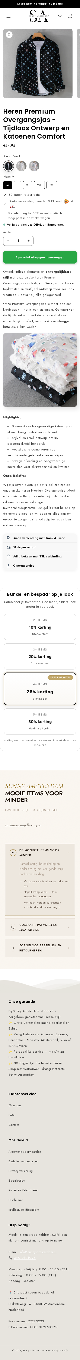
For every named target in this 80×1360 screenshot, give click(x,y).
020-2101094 (25, 1257)
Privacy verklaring (21, 1171)
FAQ (12, 1115)
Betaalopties (17, 1180)
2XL (39, 184)
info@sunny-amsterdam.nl (38, 1252)
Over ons (15, 1105)
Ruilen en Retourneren (24, 1190)
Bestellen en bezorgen (24, 1161)
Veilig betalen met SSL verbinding (37, 556)
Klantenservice (23, 565)
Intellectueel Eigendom (24, 1209)
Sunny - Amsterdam (34, 1350)
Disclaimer (16, 1200)
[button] (8, 16)
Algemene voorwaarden (25, 1152)
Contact (14, 1125)
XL (27, 184)
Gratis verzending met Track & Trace (39, 538)
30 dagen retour (24, 547)
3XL (51, 184)
